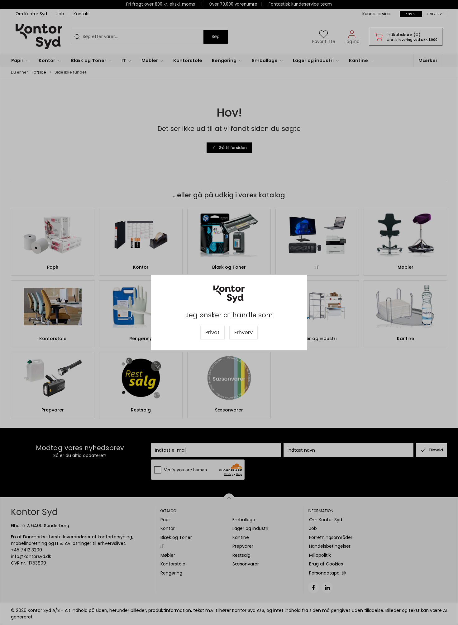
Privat (212, 332)
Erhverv (243, 332)
